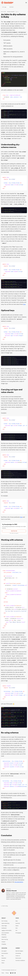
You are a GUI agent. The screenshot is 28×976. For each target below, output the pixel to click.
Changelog (4, 944)
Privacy (7, 972)
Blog (2, 955)
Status (3, 962)
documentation (19, 882)
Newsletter (4, 958)
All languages (18, 932)
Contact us (18, 955)
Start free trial (14, 531)
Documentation (5, 953)
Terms (3, 972)
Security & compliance (20, 960)
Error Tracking (4, 921)
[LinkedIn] (15, 973)
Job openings (18, 953)
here (24, 304)
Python (17, 925)
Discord (3, 960)
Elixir (17, 928)
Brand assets (18, 958)
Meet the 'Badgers (19, 951)
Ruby (17, 921)
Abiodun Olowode (10, 11)
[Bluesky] (10, 973)
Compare (3, 941)
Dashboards (4, 928)
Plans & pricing (5, 939)
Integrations (4, 937)
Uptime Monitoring (5, 923)
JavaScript (18, 923)
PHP (16, 930)
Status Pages (4, 925)
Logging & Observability (6, 930)
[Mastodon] (13, 973)
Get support (4, 951)
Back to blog (5, 906)
